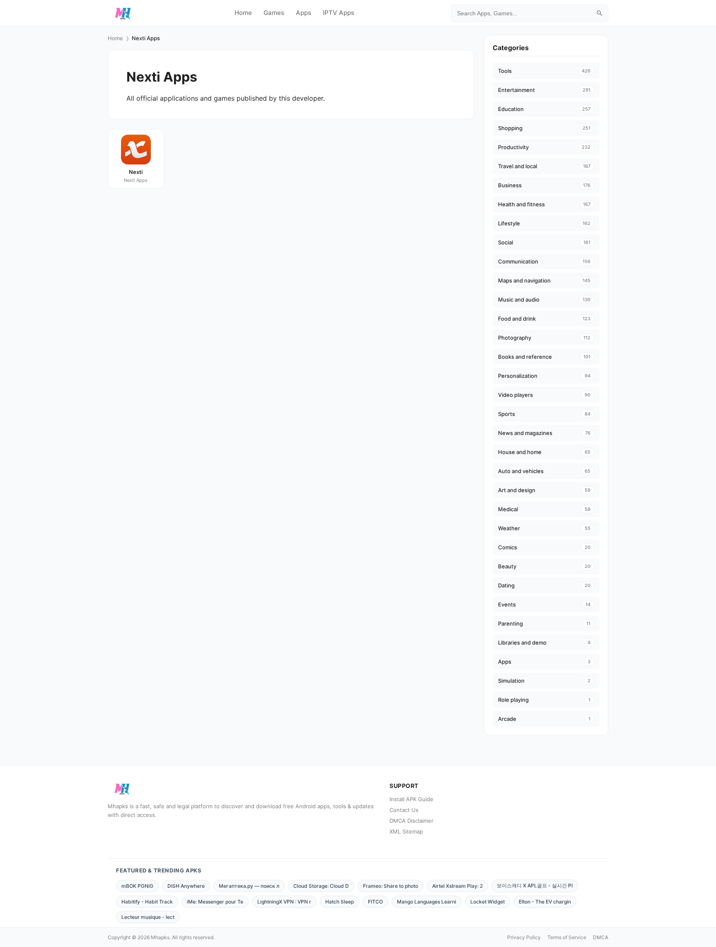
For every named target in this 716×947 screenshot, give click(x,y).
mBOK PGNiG (137, 886)
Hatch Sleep (339, 902)
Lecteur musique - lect (147, 917)
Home (243, 13)
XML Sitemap (406, 831)
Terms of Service (566, 937)
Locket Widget (487, 902)
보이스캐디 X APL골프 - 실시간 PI (535, 885)
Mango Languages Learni (426, 902)
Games (274, 13)
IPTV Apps (338, 13)
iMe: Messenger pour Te (215, 902)
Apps (303, 13)
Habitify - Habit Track (147, 902)
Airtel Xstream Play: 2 (457, 886)
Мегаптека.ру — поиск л (249, 886)
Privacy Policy (524, 937)
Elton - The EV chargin (545, 902)
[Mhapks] (123, 13)
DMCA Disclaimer (411, 820)
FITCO (375, 902)
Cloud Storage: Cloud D (321, 886)
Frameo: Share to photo (390, 886)
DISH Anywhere (186, 886)
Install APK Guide (411, 799)
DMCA (600, 937)
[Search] (599, 13)
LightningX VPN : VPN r (284, 902)
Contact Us (403, 810)
